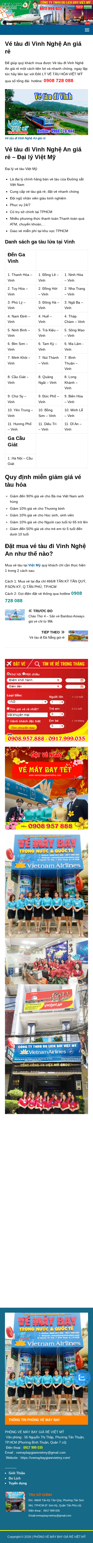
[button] (86, 29)
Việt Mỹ (34, 565)
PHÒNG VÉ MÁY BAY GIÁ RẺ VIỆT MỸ (59, 1537)
